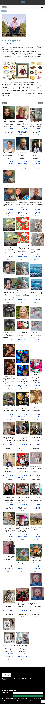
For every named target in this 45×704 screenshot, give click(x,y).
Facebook (4, 679)
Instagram (4, 683)
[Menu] (42, 7)
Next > (27, 695)
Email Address (5, 692)
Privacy (3, 671)
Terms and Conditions (6, 668)
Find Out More (9, 131)
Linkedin (4, 681)
